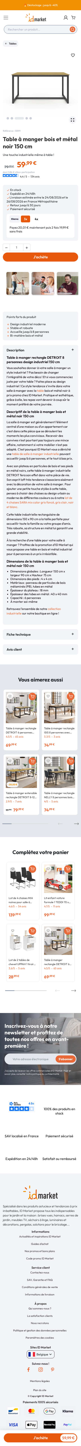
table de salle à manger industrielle (35, 454)
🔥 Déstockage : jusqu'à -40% (41, 5)
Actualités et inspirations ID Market (39, 1236)
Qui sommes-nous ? (39, 1308)
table (40, 390)
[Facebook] (28, 1369)
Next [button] (76, 824)
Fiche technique (19, 634)
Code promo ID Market (39, 1258)
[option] (40, 5)
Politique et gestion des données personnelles (39, 1330)
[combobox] (40, 29)
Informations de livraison (39, 1294)
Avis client (15, 649)
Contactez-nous (39, 1272)
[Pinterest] (52, 1369)
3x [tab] (25, 219)
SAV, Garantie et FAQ (40, 1280)
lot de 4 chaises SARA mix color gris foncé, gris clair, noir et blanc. (40, 502)
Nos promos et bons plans (40, 1251)
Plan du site (39, 1390)
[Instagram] (40, 1369)
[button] (66, 17)
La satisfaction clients (40, 1316)
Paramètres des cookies (40, 1337)
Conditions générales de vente (40, 1287)
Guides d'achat (39, 1244)
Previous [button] (60, 824)
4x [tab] (36, 219)
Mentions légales (40, 1381)
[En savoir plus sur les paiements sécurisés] (13, 1411)
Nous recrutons (40, 1323)
